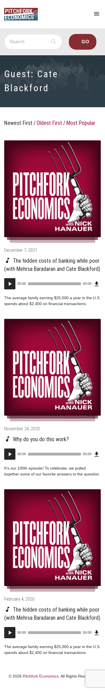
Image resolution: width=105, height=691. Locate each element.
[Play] (9, 283)
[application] (52, 283)
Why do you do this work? (41, 439)
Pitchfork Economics (41, 676)
